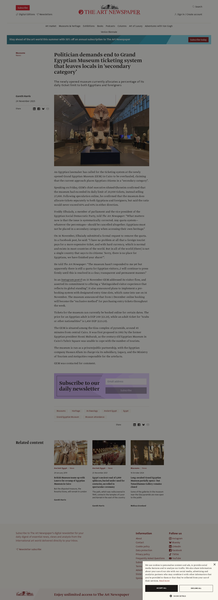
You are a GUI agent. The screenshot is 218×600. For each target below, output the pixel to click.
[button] (179, 596)
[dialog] (180, 580)
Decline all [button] (196, 588)
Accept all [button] (161, 588)
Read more (164, 580)
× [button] (214, 564)
